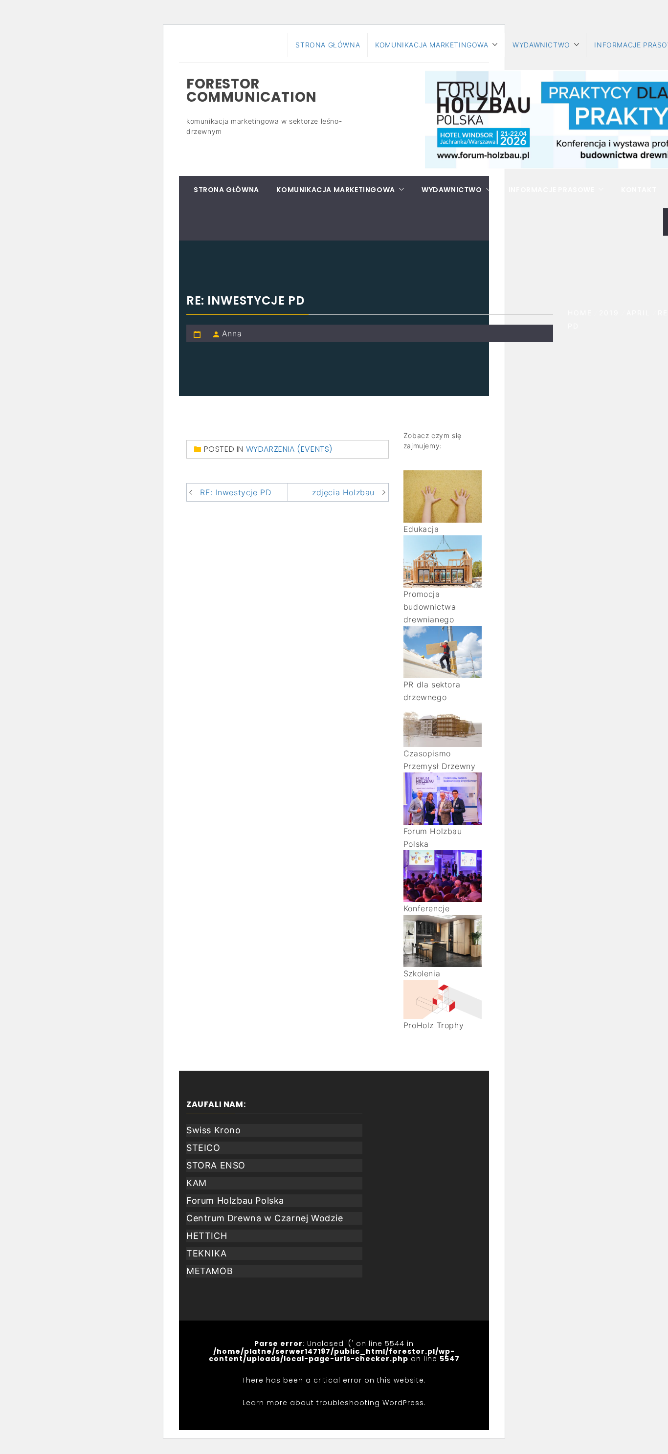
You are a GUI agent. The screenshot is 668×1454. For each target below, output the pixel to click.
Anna (232, 333)
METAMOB (209, 1271)
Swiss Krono (213, 1130)
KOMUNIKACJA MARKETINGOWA (431, 45)
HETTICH (206, 1236)
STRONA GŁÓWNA (327, 45)
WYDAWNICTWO (541, 45)
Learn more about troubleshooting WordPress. (334, 1403)
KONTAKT (638, 190)
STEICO (203, 1148)
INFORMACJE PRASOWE (552, 190)
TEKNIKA (206, 1253)
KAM (196, 1183)
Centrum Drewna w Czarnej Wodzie (264, 1218)
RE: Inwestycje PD (235, 492)
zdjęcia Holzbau (343, 492)
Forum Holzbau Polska (235, 1200)
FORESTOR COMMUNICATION (251, 90)
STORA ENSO (215, 1165)
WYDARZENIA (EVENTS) (289, 449)
